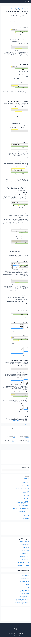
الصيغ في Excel (27, 441)
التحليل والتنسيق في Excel (24, 436)
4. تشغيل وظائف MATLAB (25, 485)
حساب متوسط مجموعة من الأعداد (24, 556)
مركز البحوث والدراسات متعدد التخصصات (24, 1)
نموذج (12, 387)
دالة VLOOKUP (27, 588)
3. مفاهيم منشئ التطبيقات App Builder (23, 505)
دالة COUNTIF (27, 585)
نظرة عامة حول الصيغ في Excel (24, 440)
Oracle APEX (27, 501)
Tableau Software (26, 518)
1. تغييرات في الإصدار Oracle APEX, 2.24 (23, 502)
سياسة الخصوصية (15, 627)
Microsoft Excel (27, 437)
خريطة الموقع (15, 628)
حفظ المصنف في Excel (25, 576)
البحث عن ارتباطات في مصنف (25, 554)
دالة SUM (27, 584)
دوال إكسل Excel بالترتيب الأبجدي (24, 581)
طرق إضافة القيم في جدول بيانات (24, 551)
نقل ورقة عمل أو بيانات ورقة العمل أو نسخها (23, 591)
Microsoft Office (26, 491)
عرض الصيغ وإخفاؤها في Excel (24, 545)
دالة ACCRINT (27, 582)
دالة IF (28, 587)
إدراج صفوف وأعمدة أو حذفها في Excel (23, 594)
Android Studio (26, 478)
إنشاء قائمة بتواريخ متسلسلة (25, 603)
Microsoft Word (26, 495)
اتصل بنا (15, 629)
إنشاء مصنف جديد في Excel (25, 575)
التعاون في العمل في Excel (11, 436)
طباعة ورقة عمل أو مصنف (25, 593)
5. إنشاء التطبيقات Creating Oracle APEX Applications (21, 508)
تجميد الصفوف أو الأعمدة (25, 597)
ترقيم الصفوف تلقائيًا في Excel (24, 563)
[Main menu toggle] (2, 1)
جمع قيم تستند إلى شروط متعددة (24, 557)
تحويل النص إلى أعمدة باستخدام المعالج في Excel (22, 602)
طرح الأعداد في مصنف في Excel (24, 560)
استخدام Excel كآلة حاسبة (25, 550)
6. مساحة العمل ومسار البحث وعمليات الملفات (22, 488)
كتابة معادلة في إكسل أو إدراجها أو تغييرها (23, 562)
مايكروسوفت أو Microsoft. (16, 420)
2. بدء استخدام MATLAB (25, 482)
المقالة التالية (3, 424)
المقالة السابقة (27, 424)
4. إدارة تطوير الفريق (26, 506)
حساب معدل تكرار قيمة (25, 553)
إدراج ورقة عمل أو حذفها (25, 590)
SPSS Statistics (26, 512)
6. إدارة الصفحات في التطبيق (25, 509)
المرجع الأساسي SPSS (26, 513)
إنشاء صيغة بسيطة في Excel (25, 544)
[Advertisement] (15, 456)
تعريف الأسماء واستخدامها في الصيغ (9, 440)
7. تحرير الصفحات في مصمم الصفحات (23, 511)
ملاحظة (26, 215)
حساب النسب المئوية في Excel (24, 559)
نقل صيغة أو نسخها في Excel (25, 547)
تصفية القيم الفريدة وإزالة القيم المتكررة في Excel (22, 600)
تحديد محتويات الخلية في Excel (24, 596)
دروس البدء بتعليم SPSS (25, 516)
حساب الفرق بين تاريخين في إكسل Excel (23, 565)
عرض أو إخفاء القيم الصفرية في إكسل (23, 548)
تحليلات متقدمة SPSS (26, 515)
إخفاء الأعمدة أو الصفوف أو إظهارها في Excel (22, 599)
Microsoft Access (26, 492)
